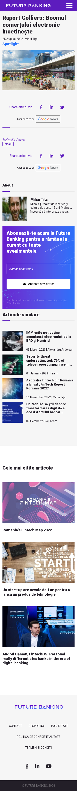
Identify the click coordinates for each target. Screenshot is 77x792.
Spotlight (10, 44)
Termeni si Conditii (38, 747)
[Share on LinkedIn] (51, 107)
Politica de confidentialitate (38, 736)
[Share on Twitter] (62, 107)
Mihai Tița (39, 199)
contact (15, 726)
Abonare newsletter (41, 283)
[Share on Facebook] (41, 107)
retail (8, 144)
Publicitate (59, 726)
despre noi (37, 726)
